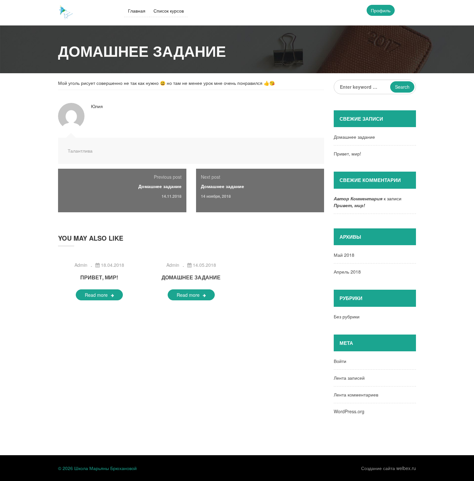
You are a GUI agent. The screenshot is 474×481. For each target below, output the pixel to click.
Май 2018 (344, 255)
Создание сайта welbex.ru (388, 468)
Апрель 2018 (347, 271)
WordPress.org (349, 411)
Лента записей (349, 378)
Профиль (380, 10)
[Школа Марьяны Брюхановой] (66, 12)
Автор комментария (358, 198)
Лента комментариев (356, 394)
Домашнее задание (160, 186)
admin (80, 265)
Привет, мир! (99, 277)
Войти (340, 361)
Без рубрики (347, 316)
